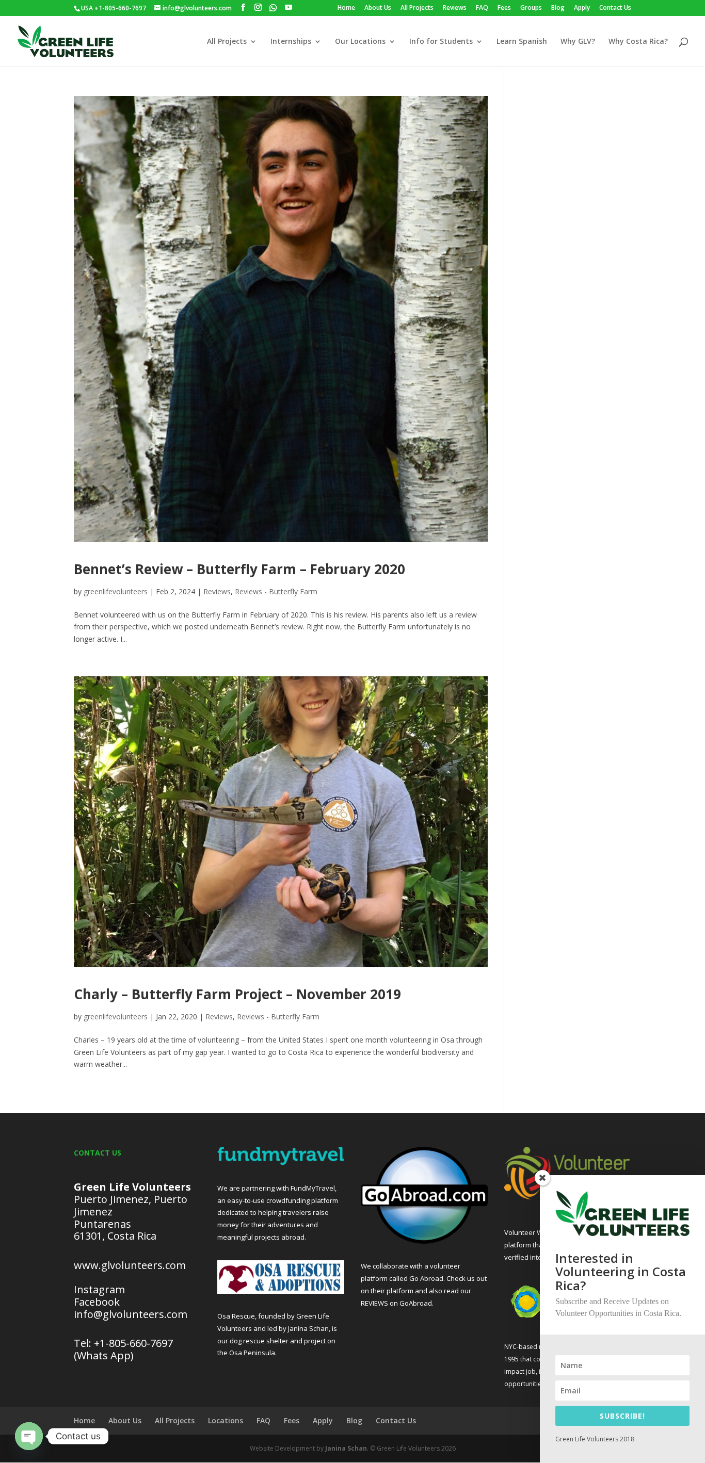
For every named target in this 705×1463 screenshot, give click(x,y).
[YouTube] (288, 7)
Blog (558, 8)
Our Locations (360, 42)
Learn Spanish (521, 42)
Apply (582, 8)
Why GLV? (577, 42)
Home (346, 8)
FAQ (482, 8)
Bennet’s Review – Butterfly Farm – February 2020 (239, 569)
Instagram (99, 1289)
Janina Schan (346, 1448)
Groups (531, 8)
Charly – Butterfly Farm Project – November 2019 (237, 994)
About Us (377, 8)
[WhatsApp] (273, 7)
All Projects (417, 8)
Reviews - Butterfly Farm (276, 591)
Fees (504, 8)
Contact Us (615, 8)
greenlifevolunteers (116, 591)
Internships (290, 42)
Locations (225, 1420)
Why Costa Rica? (638, 42)
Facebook (97, 1302)
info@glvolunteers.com (132, 1314)
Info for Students (441, 42)
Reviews (455, 8)
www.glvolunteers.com (130, 1265)
